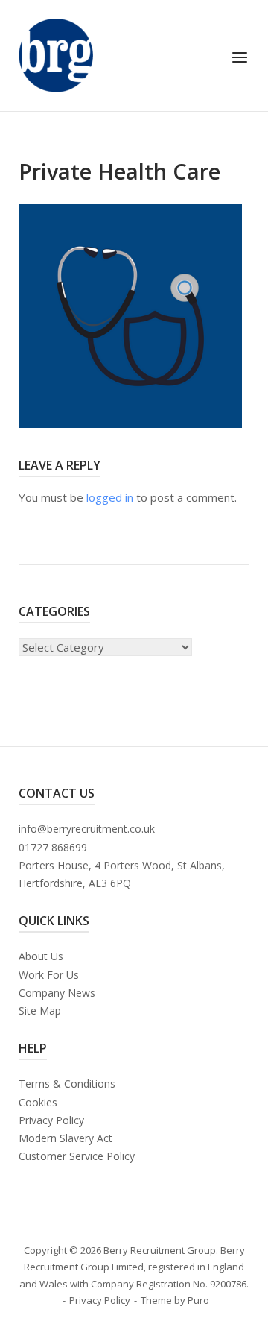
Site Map (40, 1010)
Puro (198, 1300)
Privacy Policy (51, 1120)
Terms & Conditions (67, 1084)
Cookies (38, 1102)
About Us (41, 956)
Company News (57, 993)
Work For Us (49, 975)
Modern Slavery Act (65, 1138)
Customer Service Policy (77, 1156)
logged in (109, 497)
